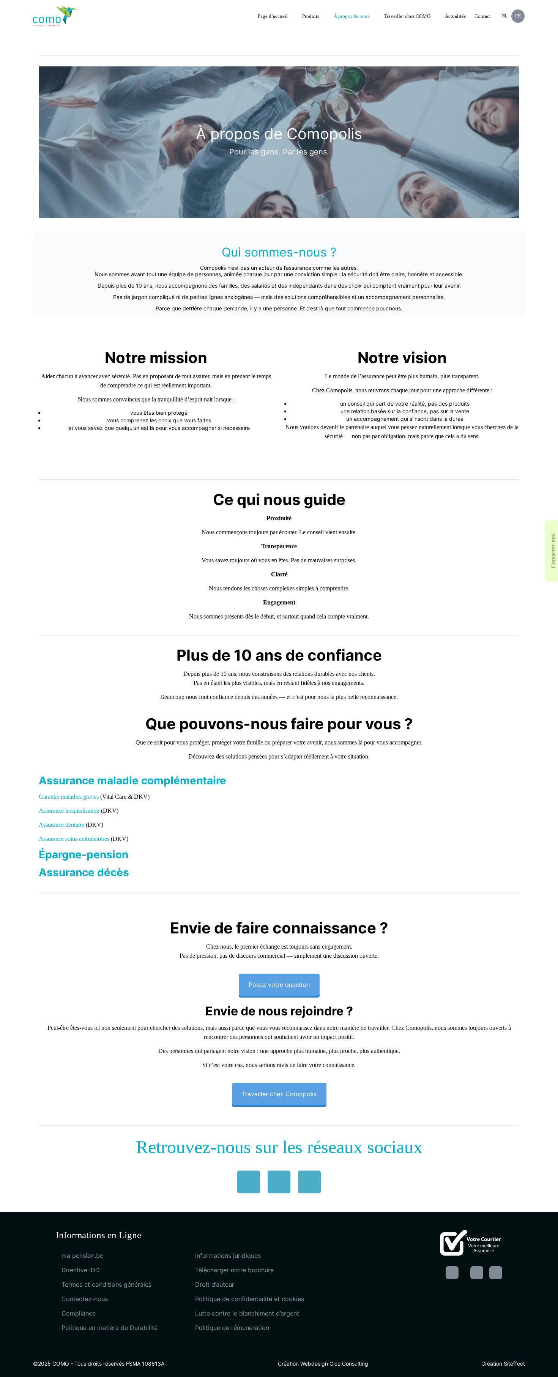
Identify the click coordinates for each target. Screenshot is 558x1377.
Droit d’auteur (214, 1284)
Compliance (78, 1313)
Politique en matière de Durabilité (109, 1327)
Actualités (455, 16)
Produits (310, 16)
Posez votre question (279, 984)
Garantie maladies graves (69, 796)
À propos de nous (351, 16)
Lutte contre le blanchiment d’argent (247, 1313)
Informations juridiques (228, 1255)
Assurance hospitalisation (69, 810)
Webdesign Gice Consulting (334, 1363)
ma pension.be (82, 1255)
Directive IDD (80, 1270)
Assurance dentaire (61, 824)
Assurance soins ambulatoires (74, 839)
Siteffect (514, 1363)
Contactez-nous (84, 1299)
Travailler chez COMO (407, 16)
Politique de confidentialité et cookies (249, 1299)
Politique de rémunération (232, 1327)
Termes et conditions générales (106, 1284)
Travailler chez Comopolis (279, 1094)
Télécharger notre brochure (234, 1270)
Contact (482, 16)
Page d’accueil (273, 16)
